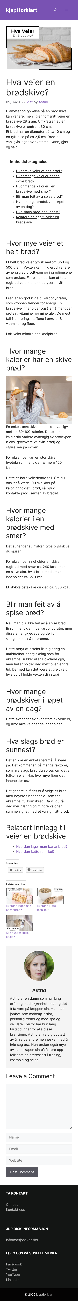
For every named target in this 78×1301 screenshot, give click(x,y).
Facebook (14, 1264)
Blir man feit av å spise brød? (39, 196)
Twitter (11, 1269)
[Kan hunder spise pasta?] (19, 923)
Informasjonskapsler (22, 1240)
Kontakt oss (15, 1210)
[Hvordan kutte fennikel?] (50, 896)
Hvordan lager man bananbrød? (42, 847)
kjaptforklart (21, 10)
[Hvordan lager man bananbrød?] (19, 896)
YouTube (13, 1274)
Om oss (12, 1205)
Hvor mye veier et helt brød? (39, 171)
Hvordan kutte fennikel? (35, 852)
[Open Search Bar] (55, 10)
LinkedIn (13, 1280)
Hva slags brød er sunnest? (38, 212)
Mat (29, 102)
